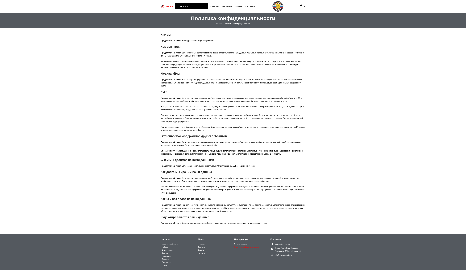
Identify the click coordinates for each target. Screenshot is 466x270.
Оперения (166, 259)
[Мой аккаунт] (287, 6)
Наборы (165, 247)
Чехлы (164, 265)
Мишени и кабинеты (170, 244)
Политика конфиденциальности (246, 247)
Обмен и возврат (240, 244)
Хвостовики (166, 256)
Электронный (167, 250)
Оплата (201, 250)
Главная (219, 24)
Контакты (201, 253)
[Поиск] (291, 6)
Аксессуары (166, 262)
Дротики (165, 253)
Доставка (201, 247)
